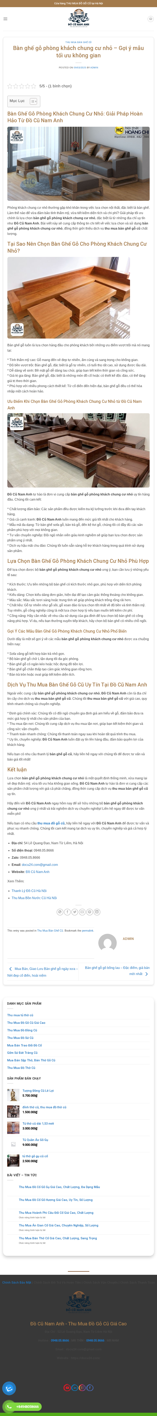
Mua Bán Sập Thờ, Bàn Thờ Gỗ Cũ (31, 1060)
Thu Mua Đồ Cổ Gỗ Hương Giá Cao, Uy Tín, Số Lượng (56, 1200)
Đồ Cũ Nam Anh (37, 872)
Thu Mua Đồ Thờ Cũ (21, 1068)
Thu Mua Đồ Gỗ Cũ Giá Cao (26, 1023)
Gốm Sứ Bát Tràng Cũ (22, 1053)
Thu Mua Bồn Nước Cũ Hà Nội (34, 898)
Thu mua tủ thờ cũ (20, 1015)
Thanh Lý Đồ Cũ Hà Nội (29, 891)
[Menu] (5, 19)
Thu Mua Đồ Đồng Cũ (22, 1030)
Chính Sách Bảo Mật (16, 1282)
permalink (87, 930)
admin (94, 67)
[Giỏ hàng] (151, 19)
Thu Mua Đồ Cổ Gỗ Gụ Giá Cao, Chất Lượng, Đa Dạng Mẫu (59, 1187)
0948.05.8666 (60, 1340)
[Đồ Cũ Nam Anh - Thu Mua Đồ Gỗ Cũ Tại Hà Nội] (78, 19)
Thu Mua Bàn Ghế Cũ (78, 42)
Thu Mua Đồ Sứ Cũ (20, 1038)
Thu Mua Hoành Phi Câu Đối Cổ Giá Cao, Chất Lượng (56, 1213)
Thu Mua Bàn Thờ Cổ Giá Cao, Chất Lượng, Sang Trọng (58, 1238)
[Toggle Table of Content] (31, 101)
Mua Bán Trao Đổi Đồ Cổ (24, 1045)
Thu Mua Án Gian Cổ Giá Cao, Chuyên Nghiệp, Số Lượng (58, 1225)
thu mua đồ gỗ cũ (51, 823)
